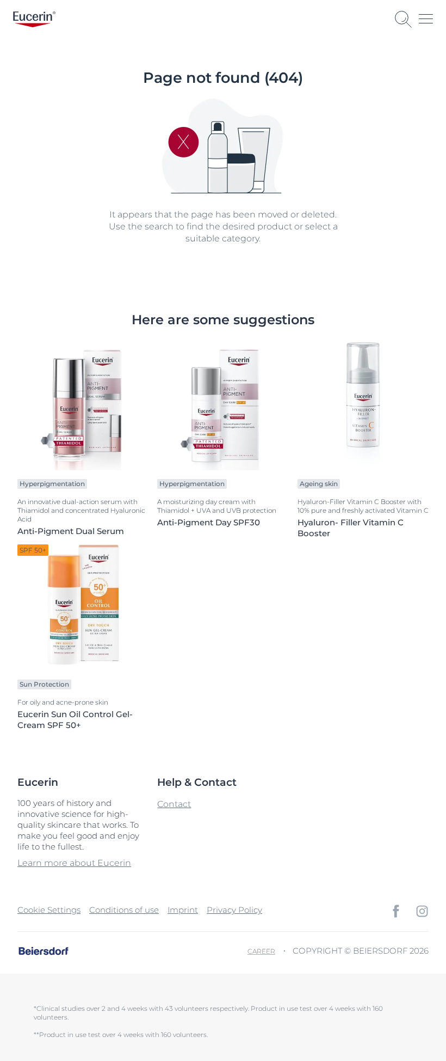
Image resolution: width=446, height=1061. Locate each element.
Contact (174, 804)
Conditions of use (124, 910)
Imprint (183, 910)
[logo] (34, 19)
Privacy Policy (234, 910)
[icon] (395, 911)
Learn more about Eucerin (74, 863)
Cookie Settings (48, 910)
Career (261, 951)
